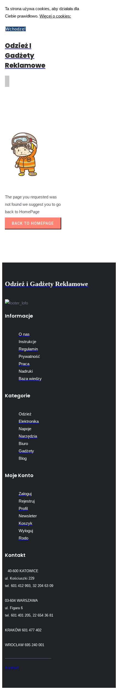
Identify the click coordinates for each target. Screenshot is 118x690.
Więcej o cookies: (55, 16)
